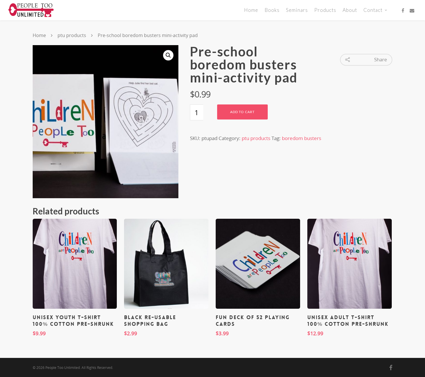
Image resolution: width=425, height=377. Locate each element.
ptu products (72, 35)
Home (251, 10)
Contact (372, 10)
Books (272, 10)
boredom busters (301, 138)
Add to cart (242, 112)
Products (325, 10)
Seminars (297, 10)
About (350, 10)
